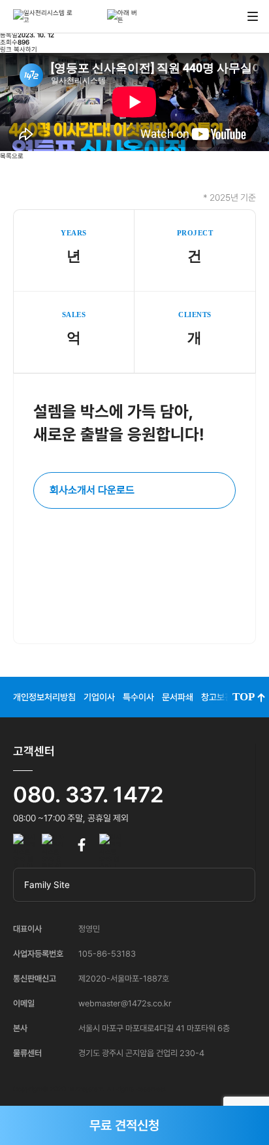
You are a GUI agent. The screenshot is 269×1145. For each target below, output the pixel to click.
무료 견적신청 (124, 1125)
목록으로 (12, 156)
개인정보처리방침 (44, 697)
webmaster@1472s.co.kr (125, 1003)
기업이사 (99, 697)
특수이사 (138, 697)
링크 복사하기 (18, 49)
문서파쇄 (177, 697)
